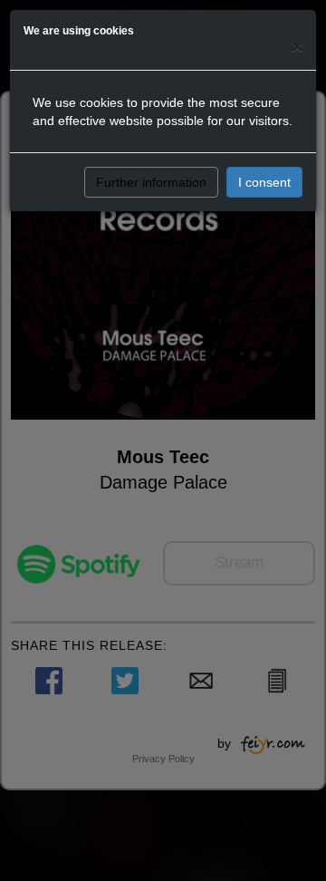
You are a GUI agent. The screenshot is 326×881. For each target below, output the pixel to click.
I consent (264, 182)
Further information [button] (151, 182)
